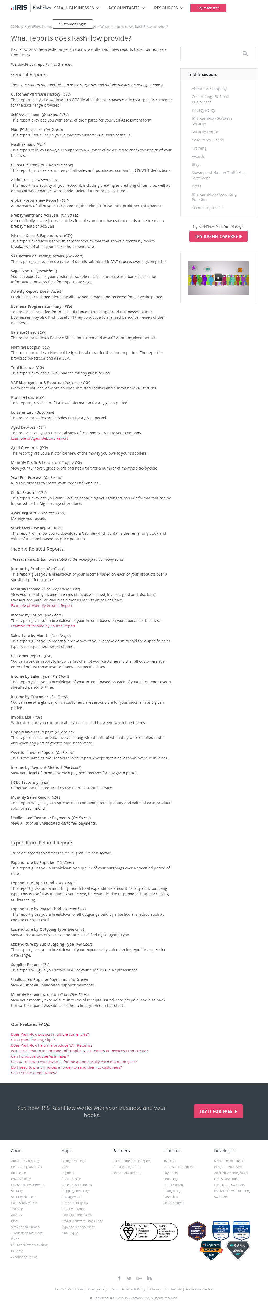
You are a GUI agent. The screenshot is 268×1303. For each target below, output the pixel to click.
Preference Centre (198, 1289)
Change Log (172, 1191)
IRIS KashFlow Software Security (212, 121)
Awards (198, 156)
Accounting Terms (208, 207)
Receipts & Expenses (77, 1185)
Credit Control (173, 1185)
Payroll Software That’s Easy (82, 1221)
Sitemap (155, 1289)
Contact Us (173, 1289)
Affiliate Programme (127, 1166)
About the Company (209, 88)
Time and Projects (75, 1203)
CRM (65, 1166)
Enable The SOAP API (229, 1185)
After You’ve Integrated (231, 1173)
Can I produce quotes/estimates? (40, 1056)
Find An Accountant (127, 1173)
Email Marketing (74, 1209)
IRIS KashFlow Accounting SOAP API (232, 1194)
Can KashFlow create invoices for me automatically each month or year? (74, 1061)
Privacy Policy (203, 110)
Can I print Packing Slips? (33, 1039)
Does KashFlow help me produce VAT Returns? (51, 1045)
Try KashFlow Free (216, 236)
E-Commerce (71, 1179)
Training (199, 148)
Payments (69, 1173)
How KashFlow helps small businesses (49, 26)
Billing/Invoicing (73, 1160)
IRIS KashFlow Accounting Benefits (214, 197)
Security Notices (206, 131)
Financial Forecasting (77, 1215)
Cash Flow (170, 1197)
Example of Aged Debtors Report (39, 438)
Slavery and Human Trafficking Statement (219, 175)
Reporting (170, 1179)
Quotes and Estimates (179, 1166)
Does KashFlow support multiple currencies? (50, 1034)
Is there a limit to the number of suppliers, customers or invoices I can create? (79, 1050)
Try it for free (216, 1111)
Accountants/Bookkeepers (132, 1160)
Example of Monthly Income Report (41, 605)
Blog (195, 164)
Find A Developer (226, 1179)
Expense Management (78, 1227)
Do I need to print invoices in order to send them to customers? (66, 1067)
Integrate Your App (228, 1166)
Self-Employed (173, 1203)
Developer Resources (229, 1160)
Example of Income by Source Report (43, 625)
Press (196, 186)
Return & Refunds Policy (128, 1289)
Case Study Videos (208, 139)
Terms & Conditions (69, 1289)
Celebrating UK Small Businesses (210, 99)
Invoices (169, 1160)
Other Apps (70, 1233)
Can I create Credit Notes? (34, 1072)
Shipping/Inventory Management (75, 1194)
